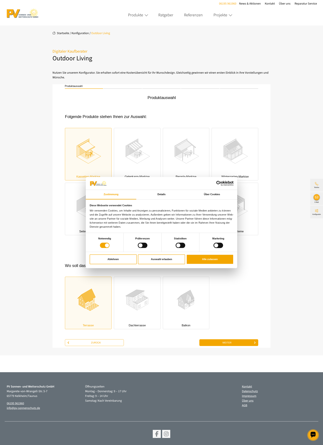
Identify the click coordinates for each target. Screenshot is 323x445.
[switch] (142, 245)
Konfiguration (80, 33)
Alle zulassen (210, 259)
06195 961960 (227, 4)
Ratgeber (165, 15)
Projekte (220, 15)
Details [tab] (161, 194)
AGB (244, 405)
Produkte (135, 15)
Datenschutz (250, 391)
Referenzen (193, 15)
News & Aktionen (250, 4)
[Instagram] (166, 434)
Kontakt (270, 4)
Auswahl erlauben (161, 259)
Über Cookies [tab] (212, 194)
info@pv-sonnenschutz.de (23, 408)
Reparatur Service (306, 4)
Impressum (249, 396)
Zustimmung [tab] (111, 194)
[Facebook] (157, 434)
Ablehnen (113, 259)
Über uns (285, 4)
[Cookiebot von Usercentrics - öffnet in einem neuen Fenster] (219, 183)
